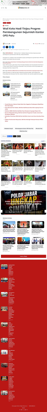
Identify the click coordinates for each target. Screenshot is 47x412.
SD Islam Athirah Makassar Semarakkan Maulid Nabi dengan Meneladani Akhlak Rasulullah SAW (11, 312)
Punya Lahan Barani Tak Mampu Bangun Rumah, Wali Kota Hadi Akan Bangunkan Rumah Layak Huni (23, 62)
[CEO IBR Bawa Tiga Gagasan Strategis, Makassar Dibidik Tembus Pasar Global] (4, 352)
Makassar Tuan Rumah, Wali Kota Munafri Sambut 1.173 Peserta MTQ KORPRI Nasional (11, 368)
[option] (23, 202)
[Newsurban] (23, 8)
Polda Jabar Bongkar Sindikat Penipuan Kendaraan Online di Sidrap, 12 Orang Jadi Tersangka (23, 203)
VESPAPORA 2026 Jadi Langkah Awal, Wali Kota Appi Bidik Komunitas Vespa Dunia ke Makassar (38, 231)
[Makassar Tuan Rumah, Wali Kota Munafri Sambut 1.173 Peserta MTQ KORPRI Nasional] (4, 365)
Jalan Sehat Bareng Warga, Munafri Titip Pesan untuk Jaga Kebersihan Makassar (9, 230)
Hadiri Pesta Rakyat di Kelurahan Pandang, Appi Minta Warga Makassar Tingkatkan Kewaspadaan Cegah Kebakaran (23, 231)
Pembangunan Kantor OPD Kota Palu (24, 128)
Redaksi (23, 407)
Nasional (8, 18)
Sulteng (20, 18)
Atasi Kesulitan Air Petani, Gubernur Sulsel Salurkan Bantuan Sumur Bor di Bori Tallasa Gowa (37, 247)
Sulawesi (17, 18)
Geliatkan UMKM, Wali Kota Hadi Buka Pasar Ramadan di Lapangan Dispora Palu (25, 70)
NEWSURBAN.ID (9, 53)
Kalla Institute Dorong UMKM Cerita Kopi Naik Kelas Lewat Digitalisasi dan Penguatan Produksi (11, 328)
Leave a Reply (23, 256)
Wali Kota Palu (23, 131)
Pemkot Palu (39, 128)
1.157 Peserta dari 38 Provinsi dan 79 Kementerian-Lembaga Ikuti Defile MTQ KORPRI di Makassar (16, 95)
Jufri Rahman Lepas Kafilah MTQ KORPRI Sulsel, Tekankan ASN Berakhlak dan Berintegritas (23, 247)
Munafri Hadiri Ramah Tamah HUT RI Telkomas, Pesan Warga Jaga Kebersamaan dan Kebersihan (8, 247)
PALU (4, 53)
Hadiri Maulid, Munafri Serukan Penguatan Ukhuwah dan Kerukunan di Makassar (12, 342)
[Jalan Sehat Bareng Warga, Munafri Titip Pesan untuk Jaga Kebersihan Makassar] (9, 224)
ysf (41, 74)
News (4, 22)
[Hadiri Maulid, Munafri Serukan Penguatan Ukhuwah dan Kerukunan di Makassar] (4, 340)
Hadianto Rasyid (9, 128)
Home (5, 18)
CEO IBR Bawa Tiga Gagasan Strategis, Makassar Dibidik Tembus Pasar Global (12, 355)
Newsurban (7, 43)
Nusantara (13, 18)
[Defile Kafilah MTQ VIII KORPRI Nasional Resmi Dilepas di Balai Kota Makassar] (6, 85)
